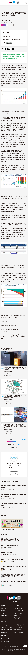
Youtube (16, 601)
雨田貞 (4, 585)
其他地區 (8, 32)
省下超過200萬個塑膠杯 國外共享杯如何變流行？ (15, 368)
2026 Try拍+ (4, 625)
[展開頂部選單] (25, 2)
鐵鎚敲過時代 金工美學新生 (9, 539)
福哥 (4, 569)
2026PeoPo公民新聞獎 (7, 530)
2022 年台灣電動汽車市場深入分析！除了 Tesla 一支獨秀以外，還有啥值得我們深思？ (13, 337)
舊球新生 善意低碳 (6, 553)
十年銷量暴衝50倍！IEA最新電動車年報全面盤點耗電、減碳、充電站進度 (15, 426)
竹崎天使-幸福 (6, 576)
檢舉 (12, 25)
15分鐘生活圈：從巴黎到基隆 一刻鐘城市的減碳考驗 (15, 397)
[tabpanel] (14, 444)
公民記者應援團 (18, 613)
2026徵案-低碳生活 (19, 625)
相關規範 (3, 611)
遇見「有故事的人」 (19, 632)
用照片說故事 (4, 632)
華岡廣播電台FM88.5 (8, 540)
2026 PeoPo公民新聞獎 (7, 627)
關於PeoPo (4, 608)
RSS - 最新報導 (5, 639)
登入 (18, 444)
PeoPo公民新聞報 (18, 608)
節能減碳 (17, 39)
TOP (25, 646)
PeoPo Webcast (7, 554)
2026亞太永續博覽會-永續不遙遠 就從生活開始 (13, 567)
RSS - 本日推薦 (5, 641)
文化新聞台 (6, 561)
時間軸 (2, 613)
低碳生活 (8, 39)
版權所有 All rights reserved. (9, 43)
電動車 (13, 39)
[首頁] (14, 3)
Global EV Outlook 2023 (10, 325)
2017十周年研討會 (19, 627)
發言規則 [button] (24, 439)
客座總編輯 (17, 618)
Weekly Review (5, 615)
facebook (11, 601)
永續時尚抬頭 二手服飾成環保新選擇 (12, 559)
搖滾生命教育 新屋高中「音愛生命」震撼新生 (13, 582)
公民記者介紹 (17, 615)
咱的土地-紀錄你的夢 (6, 630)
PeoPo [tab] (11, 439)
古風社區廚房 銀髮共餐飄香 (9, 546)
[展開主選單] (2, 2)
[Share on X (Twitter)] (8, 49)
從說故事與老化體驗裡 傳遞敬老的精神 (13, 575)
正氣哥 (4, 547)
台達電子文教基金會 (8, 371)
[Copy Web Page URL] (13, 49)
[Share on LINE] (10, 49)
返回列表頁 (14, 448)
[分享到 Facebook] (5, 49)
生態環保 (8, 36)
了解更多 (14, 473)
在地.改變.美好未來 (19, 630)
